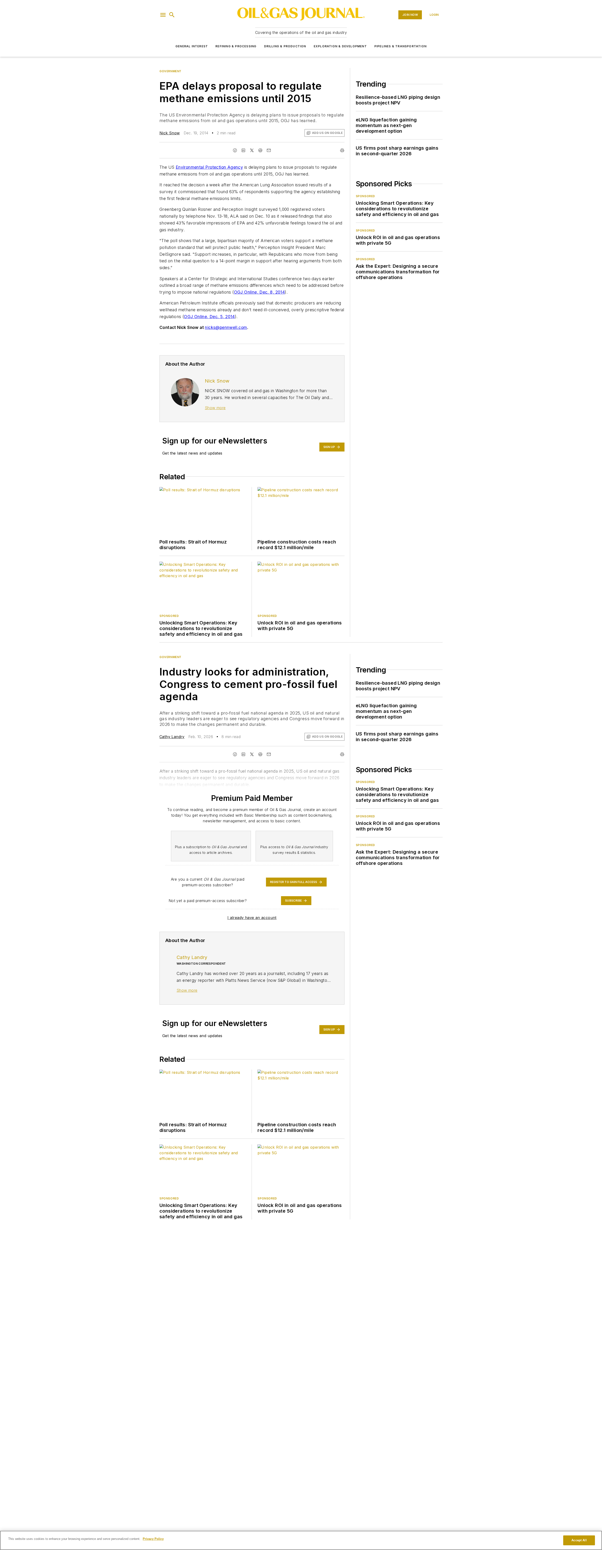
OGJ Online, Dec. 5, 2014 (209, 316)
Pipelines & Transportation (400, 46)
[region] (301, 1540)
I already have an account (252, 917)
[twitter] (252, 150)
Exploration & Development (340, 46)
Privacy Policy (153, 1539)
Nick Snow (169, 133)
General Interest (191, 46)
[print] (342, 150)
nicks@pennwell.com (226, 327)
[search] (171, 14)
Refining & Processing (235, 46)
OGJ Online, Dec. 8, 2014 (259, 292)
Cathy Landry (172, 736)
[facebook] (235, 150)
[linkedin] (243, 150)
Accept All (578, 1540)
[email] (268, 150)
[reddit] (260, 150)
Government (170, 71)
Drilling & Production (285, 46)
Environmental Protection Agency (209, 167)
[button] (162, 14)
